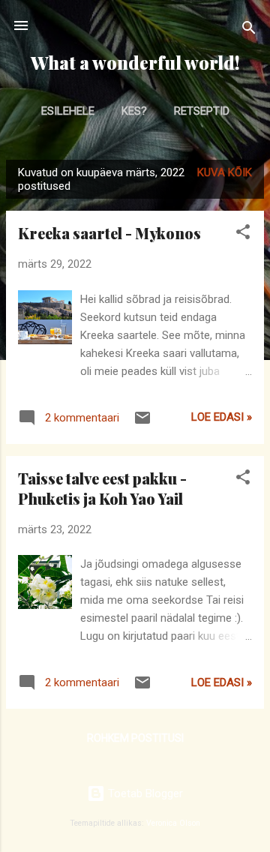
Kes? (134, 111)
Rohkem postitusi (135, 738)
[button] (243, 234)
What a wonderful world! (135, 62)
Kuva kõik (224, 172)
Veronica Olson (173, 823)
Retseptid (202, 111)
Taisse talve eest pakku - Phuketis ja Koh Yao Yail (102, 488)
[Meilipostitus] (143, 423)
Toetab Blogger (144, 793)
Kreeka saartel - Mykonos (109, 233)
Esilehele (67, 111)
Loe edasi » (221, 417)
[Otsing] (249, 30)
